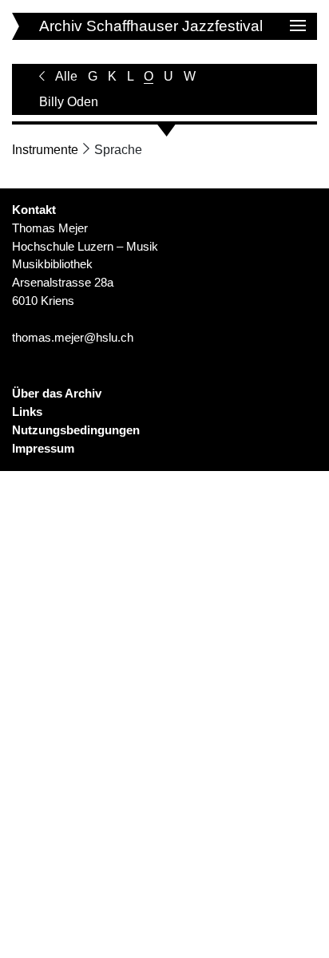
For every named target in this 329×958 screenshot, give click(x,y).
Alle (66, 76)
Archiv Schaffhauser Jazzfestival (151, 26)
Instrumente (45, 149)
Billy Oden (68, 102)
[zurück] (42, 76)
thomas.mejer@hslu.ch (72, 337)
